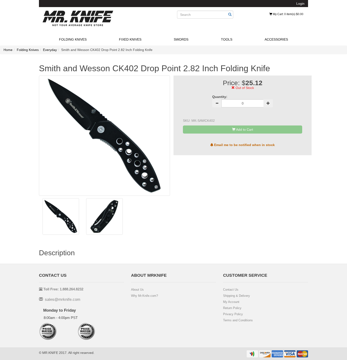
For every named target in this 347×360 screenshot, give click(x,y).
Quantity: (219, 97)
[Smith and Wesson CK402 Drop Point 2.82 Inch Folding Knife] (60, 216)
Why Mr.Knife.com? (144, 295)
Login (300, 3)
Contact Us (230, 289)
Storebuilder (77, 18)
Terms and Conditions (238, 320)
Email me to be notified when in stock (244, 145)
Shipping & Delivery (236, 295)
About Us (137, 289)
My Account (231, 302)
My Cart (287, 14)
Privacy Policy (233, 314)
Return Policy (232, 308)
